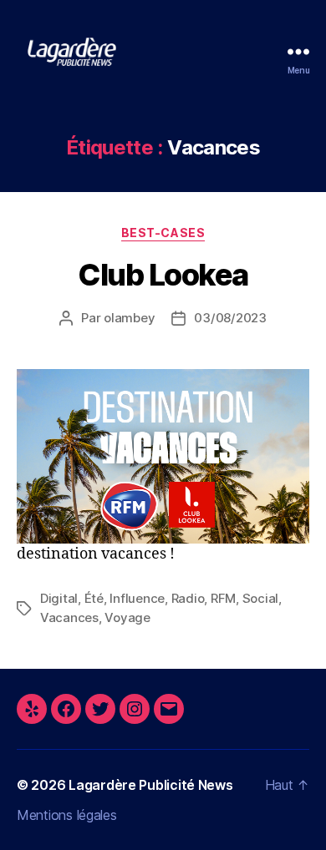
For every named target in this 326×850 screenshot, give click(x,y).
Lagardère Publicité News (151, 785)
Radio (188, 598)
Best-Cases (163, 232)
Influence (137, 598)
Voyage (127, 617)
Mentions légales (67, 815)
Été (94, 598)
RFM (223, 598)
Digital (59, 598)
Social (260, 598)
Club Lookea (163, 274)
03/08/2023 (230, 318)
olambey (129, 318)
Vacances (69, 617)
